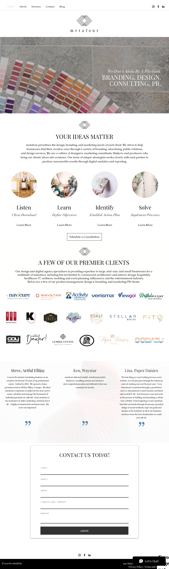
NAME (43, 468)
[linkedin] (163, 6)
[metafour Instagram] (153, 6)
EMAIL (43, 479)
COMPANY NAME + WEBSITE (53, 502)
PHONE (44, 490)
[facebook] (158, 6)
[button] (23, 6)
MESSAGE (44, 513)
